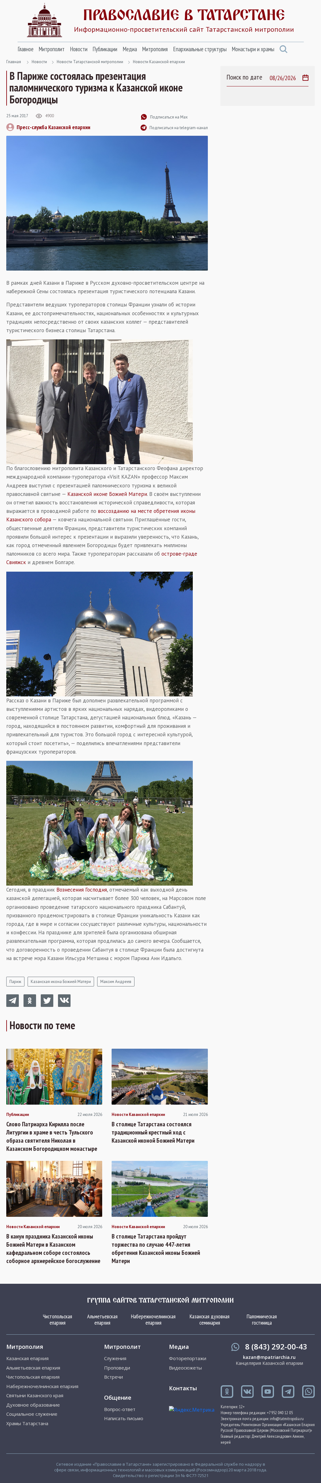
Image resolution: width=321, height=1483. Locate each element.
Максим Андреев (115, 981)
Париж (15, 981)
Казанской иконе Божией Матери (107, 494)
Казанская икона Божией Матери (61, 981)
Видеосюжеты (185, 1368)
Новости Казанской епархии (159, 61)
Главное (26, 49)
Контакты (183, 1388)
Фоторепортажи (187, 1358)
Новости (78, 49)
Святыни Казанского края (34, 1395)
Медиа (130, 49)
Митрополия (155, 49)
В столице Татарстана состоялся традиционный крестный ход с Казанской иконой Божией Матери (153, 1132)
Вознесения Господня (81, 889)
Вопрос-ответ (119, 1409)
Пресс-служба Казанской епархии (53, 127)
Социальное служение (31, 1414)
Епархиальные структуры (200, 49)
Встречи (113, 1377)
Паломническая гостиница (262, 1319)
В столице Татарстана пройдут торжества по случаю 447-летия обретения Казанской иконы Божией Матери (156, 1248)
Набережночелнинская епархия (153, 1319)
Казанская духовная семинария (209, 1319)
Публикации (104, 49)
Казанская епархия (27, 1358)
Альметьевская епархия (102, 1319)
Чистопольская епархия (57, 1319)
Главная (13, 61)
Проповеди (117, 1368)
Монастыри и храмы (253, 49)
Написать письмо (123, 1418)
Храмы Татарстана (27, 1423)
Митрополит (52, 49)
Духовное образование (33, 1405)
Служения (115, 1358)
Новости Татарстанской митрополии (90, 61)
